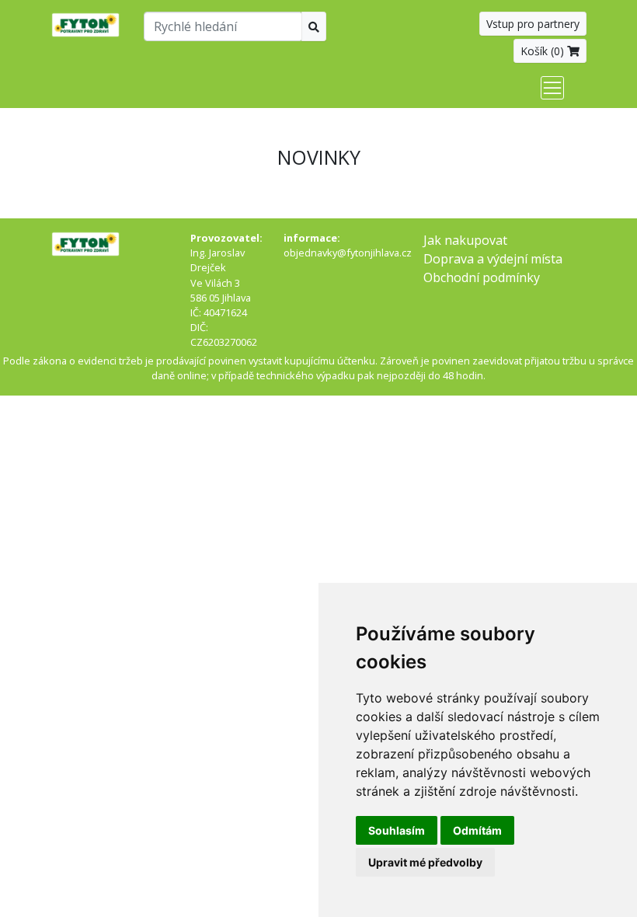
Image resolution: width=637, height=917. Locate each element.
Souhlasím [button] (396, 830)
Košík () (543, 51)
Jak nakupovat (465, 240)
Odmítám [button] (477, 830)
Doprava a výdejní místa (492, 258)
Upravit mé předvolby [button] (425, 862)
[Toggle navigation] (552, 87)
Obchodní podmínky (481, 277)
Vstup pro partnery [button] (533, 23)
